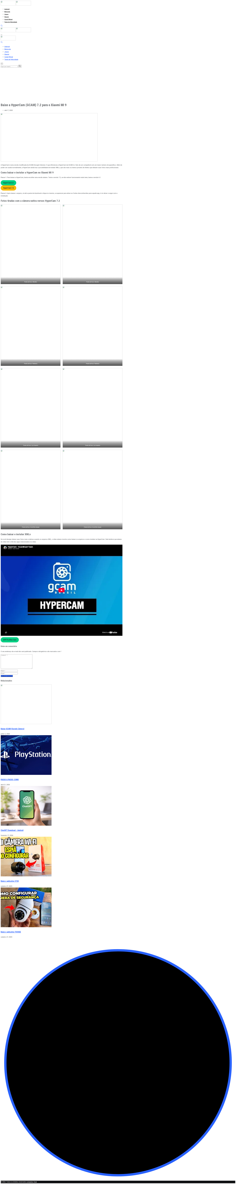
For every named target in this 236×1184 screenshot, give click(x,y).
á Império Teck (32, 1182)
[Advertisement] (56, 88)
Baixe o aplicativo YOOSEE (11, 932)
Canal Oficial (8, 19)
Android (6, 9)
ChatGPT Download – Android (12, 830)
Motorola (7, 11)
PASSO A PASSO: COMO (10, 779)
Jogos (6, 14)
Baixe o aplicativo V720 (10, 881)
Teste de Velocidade (10, 22)
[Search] (2, 26)
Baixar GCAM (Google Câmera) (12, 729)
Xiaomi (6, 17)
